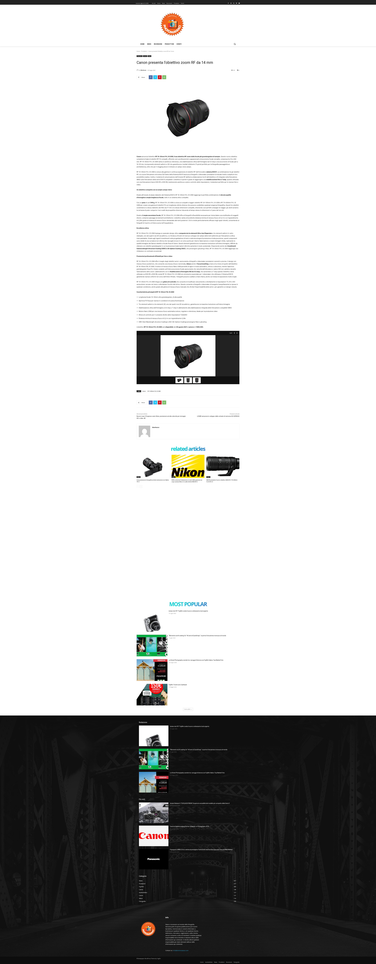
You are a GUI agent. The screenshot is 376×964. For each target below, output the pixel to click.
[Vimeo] (236, 3)
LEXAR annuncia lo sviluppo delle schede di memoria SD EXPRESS (218, 416)
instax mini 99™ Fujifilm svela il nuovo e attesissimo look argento (188, 611)
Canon (145, 56)
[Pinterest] (160, 77)
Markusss (143, 70)
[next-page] (141, 486)
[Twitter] (234, 3)
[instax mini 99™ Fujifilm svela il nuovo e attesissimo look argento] (152, 621)
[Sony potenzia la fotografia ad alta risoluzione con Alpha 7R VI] (153, 466)
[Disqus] (188, 518)
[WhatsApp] (164, 77)
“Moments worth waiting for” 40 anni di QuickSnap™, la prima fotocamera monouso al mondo (197, 635)
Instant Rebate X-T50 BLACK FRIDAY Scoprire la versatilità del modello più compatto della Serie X (200, 803)
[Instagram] (231, 3)
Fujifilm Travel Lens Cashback (178, 685)
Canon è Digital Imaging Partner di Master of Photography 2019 (189, 826)
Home (138, 51)
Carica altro (187, 709)
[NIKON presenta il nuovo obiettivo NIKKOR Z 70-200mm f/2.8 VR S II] (222, 466)
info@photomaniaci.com (180, 950)
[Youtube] (239, 3)
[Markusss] (138, 70)
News (149, 56)
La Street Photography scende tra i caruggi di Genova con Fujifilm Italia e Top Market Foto (196, 660)
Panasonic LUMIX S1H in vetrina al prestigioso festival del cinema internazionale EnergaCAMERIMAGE (201, 849)
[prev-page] (138, 486)
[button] (234, 44)
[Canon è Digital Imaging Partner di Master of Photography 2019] (153, 836)
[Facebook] (228, 3)
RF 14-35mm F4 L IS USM (154, 391)
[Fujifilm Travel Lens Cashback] (152, 695)
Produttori (144, 51)
